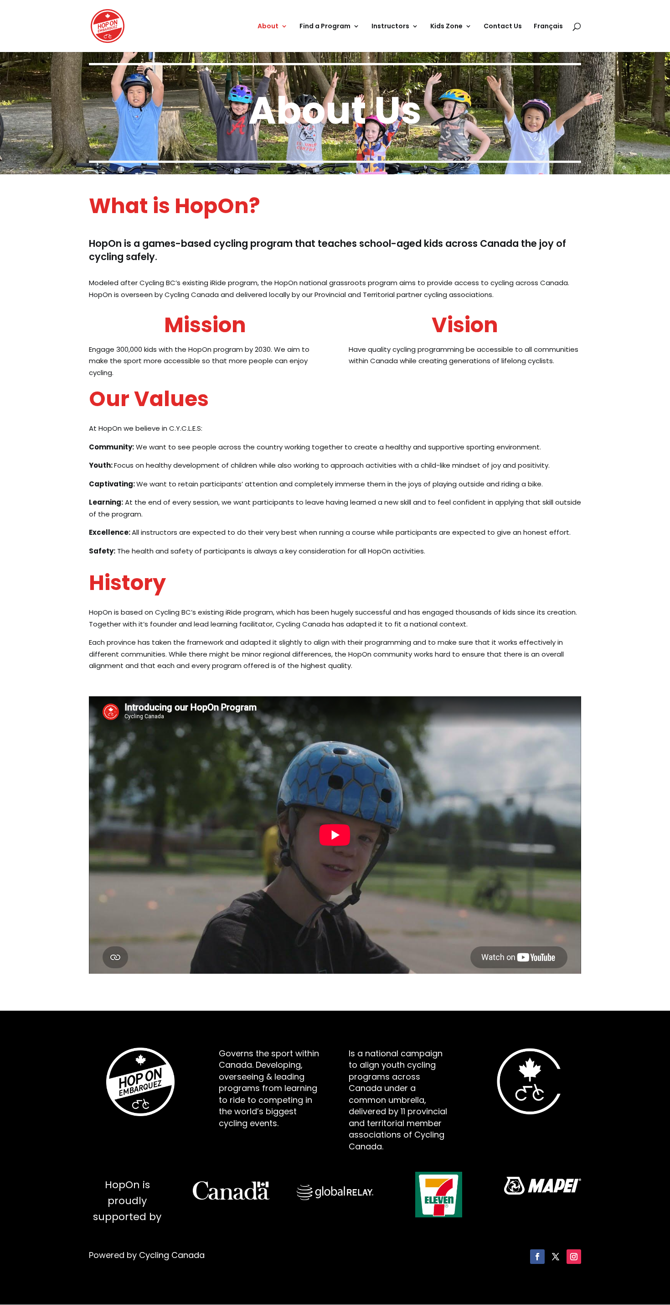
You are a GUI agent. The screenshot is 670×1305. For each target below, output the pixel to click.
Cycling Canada (172, 1255)
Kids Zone (446, 27)
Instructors (390, 27)
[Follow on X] (555, 1256)
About (268, 27)
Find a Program (324, 27)
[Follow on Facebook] (537, 1256)
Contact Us (503, 27)
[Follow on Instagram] (574, 1256)
